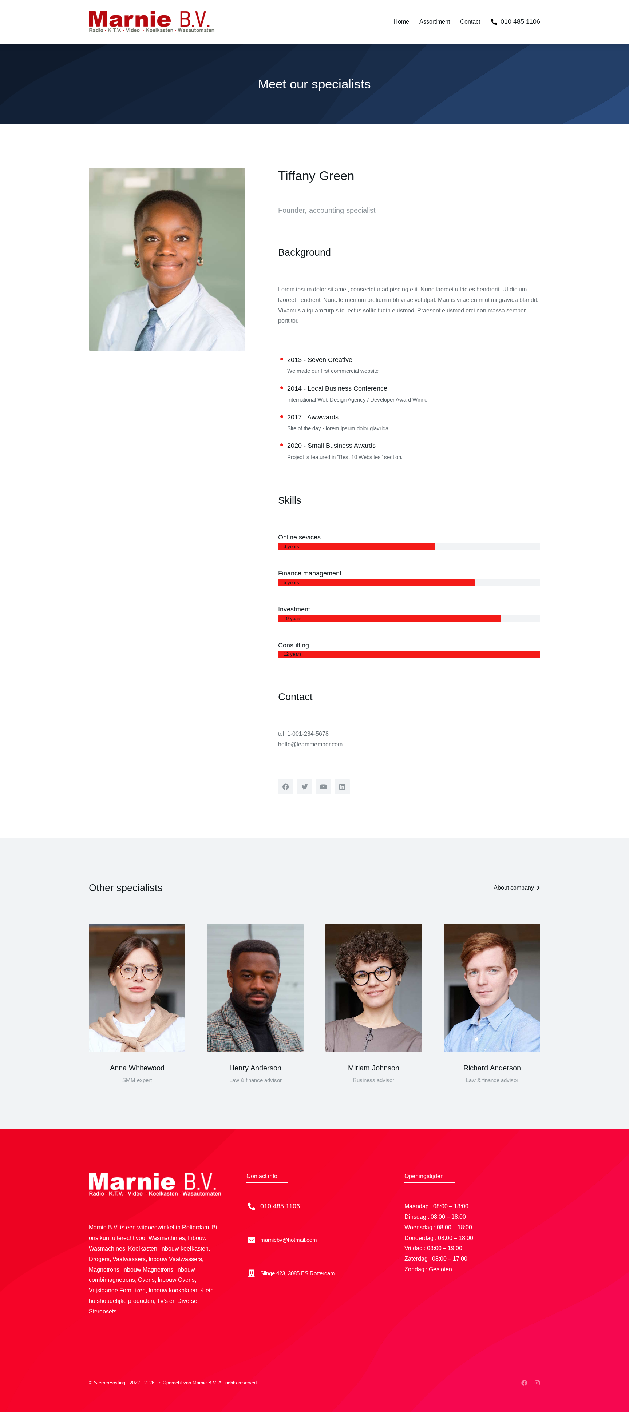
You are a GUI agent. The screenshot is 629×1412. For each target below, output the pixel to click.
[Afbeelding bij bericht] (137, 988)
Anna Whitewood (137, 1068)
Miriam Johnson (373, 1068)
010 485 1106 (520, 21)
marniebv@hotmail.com (288, 1240)
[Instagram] (537, 1383)
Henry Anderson (255, 1068)
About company (514, 888)
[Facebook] (524, 1383)
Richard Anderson (492, 1068)
